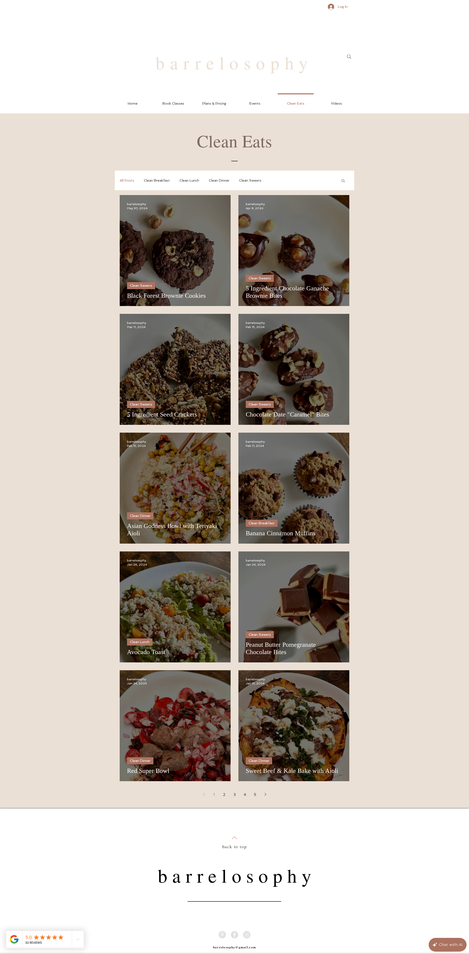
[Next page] (265, 794)
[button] (173, 101)
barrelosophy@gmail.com (234, 947)
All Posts (127, 180)
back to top (234, 846)
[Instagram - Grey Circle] (246, 934)
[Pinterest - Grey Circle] (222, 934)
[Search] (349, 57)
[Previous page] (203, 794)
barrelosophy (234, 63)
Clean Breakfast (157, 180)
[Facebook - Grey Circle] (234, 934)
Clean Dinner (219, 180)
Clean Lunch (189, 180)
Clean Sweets (250, 180)
